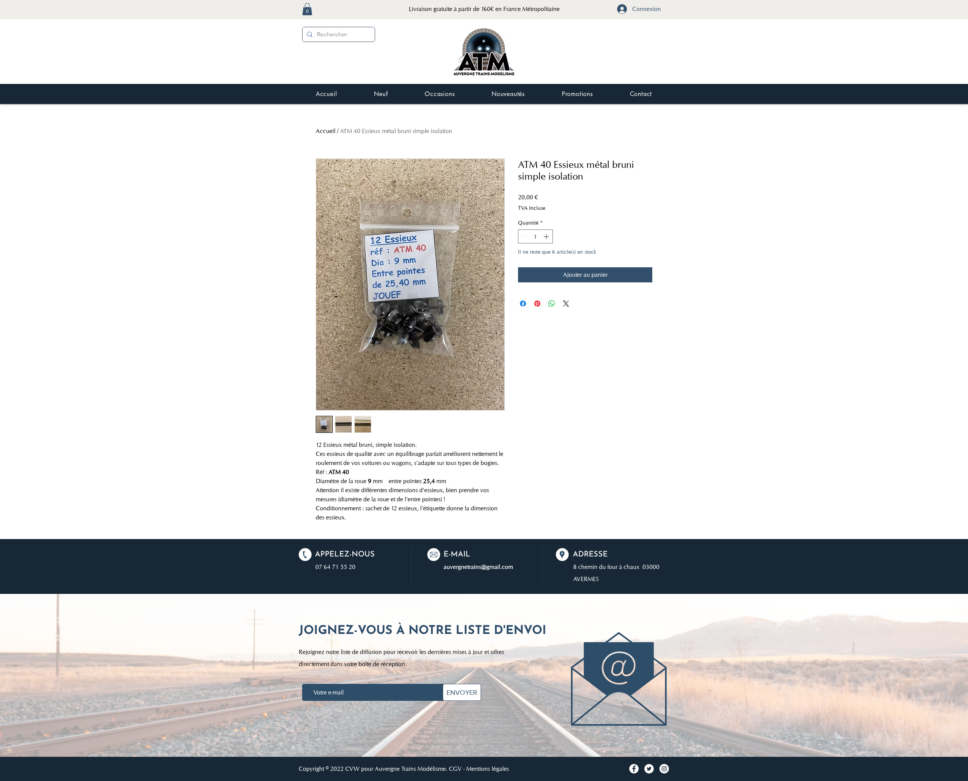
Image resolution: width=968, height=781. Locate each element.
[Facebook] (634, 768)
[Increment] (547, 236)
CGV (455, 768)
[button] (307, 9)
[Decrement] (524, 236)
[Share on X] (566, 303)
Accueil (325, 131)
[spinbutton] (535, 236)
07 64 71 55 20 (335, 566)
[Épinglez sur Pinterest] (537, 303)
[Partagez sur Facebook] (522, 303)
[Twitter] (649, 768)
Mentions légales (487, 768)
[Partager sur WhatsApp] (551, 303)
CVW (352, 768)
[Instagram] (664, 768)
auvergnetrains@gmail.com (478, 566)
